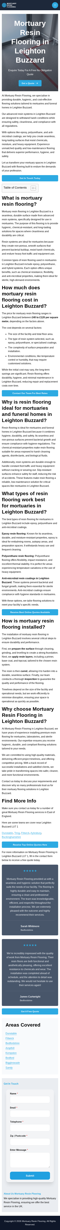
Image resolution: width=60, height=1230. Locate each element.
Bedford (10, 1058)
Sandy (9, 1067)
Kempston (11, 1053)
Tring (17, 833)
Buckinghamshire (11, 837)
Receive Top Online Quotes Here (30, 845)
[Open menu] (55, 5)
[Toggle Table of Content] (31, 188)
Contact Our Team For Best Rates (30, 393)
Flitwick (25, 833)
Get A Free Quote (30, 1011)
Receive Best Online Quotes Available (30, 612)
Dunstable (7, 833)
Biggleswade (13, 1062)
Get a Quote (28, 83)
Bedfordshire (13, 1043)
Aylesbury (35, 833)
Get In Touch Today (30, 178)
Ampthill (10, 1048)
